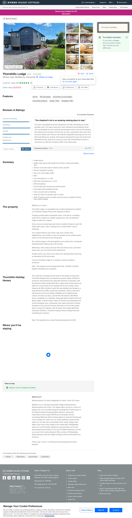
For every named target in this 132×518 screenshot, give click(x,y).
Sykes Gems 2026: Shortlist (109, 475)
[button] (7, 46)
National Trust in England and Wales (22, 388)
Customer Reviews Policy (76, 490)
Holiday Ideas (113, 7)
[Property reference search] (27, 7)
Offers (104, 7)
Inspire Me (71, 499)
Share (91, 74)
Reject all (101, 510)
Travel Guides (124, 7)
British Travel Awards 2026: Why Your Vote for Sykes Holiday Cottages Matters (113, 489)
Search (27, 149)
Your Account (122, 2)
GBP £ (111, 2)
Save (82, 74)
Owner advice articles (75, 496)
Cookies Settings (86, 510)
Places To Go (96, 7)
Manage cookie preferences (77, 484)
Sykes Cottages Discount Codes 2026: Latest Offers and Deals (112, 479)
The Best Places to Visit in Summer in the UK (113, 484)
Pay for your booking (75, 493)
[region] (66, 510)
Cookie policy (72, 481)
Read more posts (105, 493)
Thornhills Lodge (14, 74)
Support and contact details (77, 475)
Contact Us (103, 2)
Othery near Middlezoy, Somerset (28, 77)
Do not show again (69, 82)
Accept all (116, 510)
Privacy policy (72, 478)
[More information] (126, 37)
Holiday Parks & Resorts (82, 7)
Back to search (11, 19)
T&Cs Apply (66, 13)
